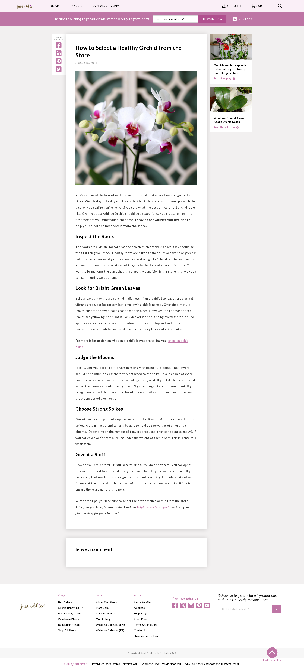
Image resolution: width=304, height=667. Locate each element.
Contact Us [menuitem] (141, 630)
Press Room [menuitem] (141, 619)
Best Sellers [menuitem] (65, 602)
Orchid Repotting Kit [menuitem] (70, 607)
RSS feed (245, 19)
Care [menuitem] (75, 6)
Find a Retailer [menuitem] (142, 602)
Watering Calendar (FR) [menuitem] (110, 630)
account (234, 5)
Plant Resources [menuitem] (105, 613)
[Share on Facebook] (59, 46)
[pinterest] (59, 62)
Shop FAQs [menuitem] (140, 613)
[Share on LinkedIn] (59, 54)
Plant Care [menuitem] (102, 607)
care (99, 595)
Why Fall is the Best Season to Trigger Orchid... (212, 663)
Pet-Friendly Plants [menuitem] (69, 613)
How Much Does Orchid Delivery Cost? (114, 663)
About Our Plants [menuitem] (106, 602)
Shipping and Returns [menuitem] (146, 635)
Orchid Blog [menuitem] (103, 619)
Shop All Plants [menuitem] (67, 630)
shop (61, 595)
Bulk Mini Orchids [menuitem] (69, 624)
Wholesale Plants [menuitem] (68, 619)
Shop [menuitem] (54, 6)
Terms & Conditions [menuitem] (146, 624)
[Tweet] (59, 70)
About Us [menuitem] (139, 607)
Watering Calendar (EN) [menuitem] (110, 624)
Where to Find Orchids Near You (161, 663)
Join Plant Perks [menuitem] (106, 6)
